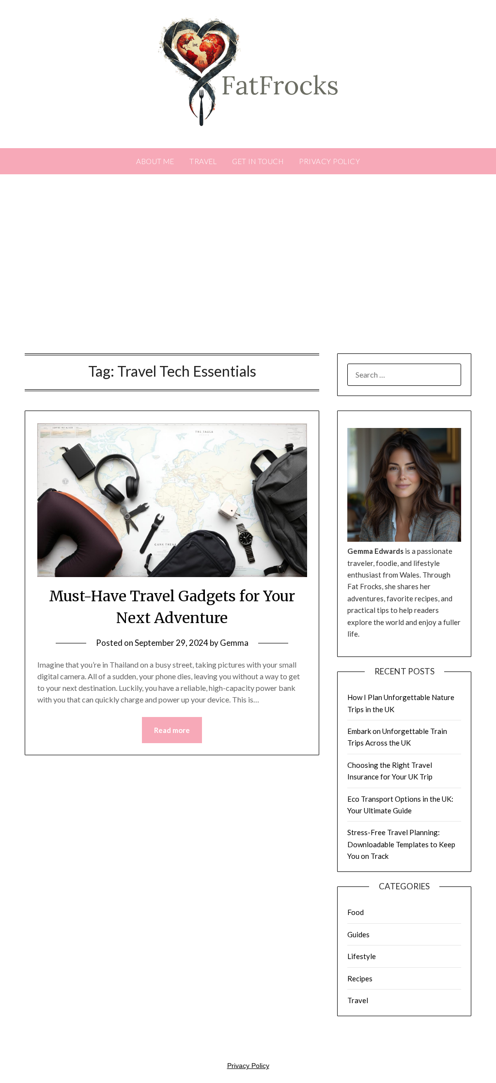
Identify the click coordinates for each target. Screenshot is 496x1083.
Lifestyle (361, 956)
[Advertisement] (248, 266)
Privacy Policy (329, 161)
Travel (203, 161)
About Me (155, 161)
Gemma (234, 643)
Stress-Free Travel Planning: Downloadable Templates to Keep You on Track (401, 844)
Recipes (359, 978)
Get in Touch (257, 161)
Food (355, 912)
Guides (358, 934)
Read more (172, 730)
